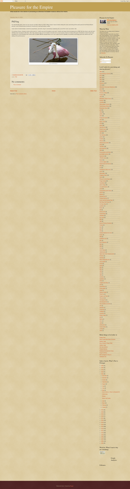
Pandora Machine (103, 198)
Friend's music (103, 129)
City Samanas (103, 135)
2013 (102, 426)
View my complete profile (112, 24)
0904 (101, 71)
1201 (101, 96)
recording (102, 102)
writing (101, 265)
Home (53, 91)
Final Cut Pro (102, 211)
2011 (102, 430)
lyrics (101, 321)
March (103, 403)
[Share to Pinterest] (34, 75)
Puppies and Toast (104, 296)
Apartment (102, 156)
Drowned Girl (102, 196)
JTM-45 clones (103, 158)
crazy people (102, 261)
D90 (100, 209)
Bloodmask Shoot (103, 108)
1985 (101, 275)
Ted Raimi (102, 146)
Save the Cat (102, 127)
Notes (101, 177)
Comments (103, 62)
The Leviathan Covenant (105, 303)
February (104, 405)
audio (101, 144)
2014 (102, 424)
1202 (101, 115)
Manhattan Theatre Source (105, 98)
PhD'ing (103, 396)
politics (101, 113)
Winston (101, 140)
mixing (101, 263)
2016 (102, 420)
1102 (101, 112)
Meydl (101, 125)
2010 (102, 432)
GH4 (101, 284)
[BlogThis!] (30, 75)
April (103, 401)
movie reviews (103, 326)
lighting (101, 319)
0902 (101, 269)
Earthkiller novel (103, 238)
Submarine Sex (103, 356)
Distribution (102, 131)
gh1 (100, 110)
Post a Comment (17, 84)
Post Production (103, 242)
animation (102, 307)
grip (100, 317)
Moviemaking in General (105, 73)
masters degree (103, 161)
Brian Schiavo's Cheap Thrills (106, 343)
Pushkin (101, 94)
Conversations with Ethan (105, 152)
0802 (101, 79)
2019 (102, 414)
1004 (101, 150)
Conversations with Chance (105, 190)
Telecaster (102, 298)
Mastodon (103, 53)
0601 (101, 244)
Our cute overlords (104, 347)
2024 (102, 369)
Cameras (102, 276)
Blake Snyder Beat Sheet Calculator (107, 339)
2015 (102, 422)
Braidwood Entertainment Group (106, 350)
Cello (101, 248)
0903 (101, 219)
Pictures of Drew (103, 92)
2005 (102, 443)
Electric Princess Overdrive (106, 223)
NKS (101, 240)
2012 (102, 428)
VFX (101, 305)
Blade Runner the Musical (105, 163)
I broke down (105, 394)
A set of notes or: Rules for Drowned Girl (111, 392)
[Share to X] (32, 75)
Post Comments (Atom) (21, 93)
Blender (101, 194)
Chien (101, 280)
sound (101, 188)
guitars (101, 136)
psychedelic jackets (104, 154)
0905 (101, 246)
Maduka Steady (103, 292)
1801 (101, 221)
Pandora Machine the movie (106, 232)
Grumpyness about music (105, 169)
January (104, 407)
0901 (101, 267)
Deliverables (102, 173)
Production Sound (103, 117)
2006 (102, 441)
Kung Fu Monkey (103, 352)
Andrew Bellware (112, 20)
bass (101, 227)
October (104, 379)
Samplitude (102, 183)
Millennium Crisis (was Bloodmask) (107, 87)
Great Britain (102, 286)
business (102, 100)
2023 (102, 371)
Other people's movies (104, 104)
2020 (102, 412)
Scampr (101, 225)
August (104, 384)
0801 (101, 77)
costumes (102, 313)
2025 (102, 367)
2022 (102, 373)
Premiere (102, 255)
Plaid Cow (102, 294)
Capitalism (102, 278)
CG (100, 167)
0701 (101, 75)
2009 (102, 434)
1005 (101, 271)
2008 (102, 437)
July (103, 386)
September (104, 381)
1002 (101, 81)
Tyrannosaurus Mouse (104, 106)
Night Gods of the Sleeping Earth (107, 253)
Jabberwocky (102, 252)
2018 (102, 416)
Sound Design (103, 213)
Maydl (101, 160)
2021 (102, 409)
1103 (101, 273)
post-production (103, 148)
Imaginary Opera (103, 175)
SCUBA (101, 138)
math (101, 323)
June (103, 388)
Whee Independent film (105, 259)
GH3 (101, 230)
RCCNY (101, 192)
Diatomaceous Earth (104, 142)
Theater (101, 90)
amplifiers (102, 206)
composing (102, 309)
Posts (102, 59)
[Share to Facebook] (33, 75)
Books (101, 207)
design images (103, 315)
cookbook (102, 311)
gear (100, 228)
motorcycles (102, 324)
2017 (102, 418)
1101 (101, 85)
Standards (102, 215)
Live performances (104, 186)
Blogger (71, 486)
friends (101, 234)
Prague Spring (103, 181)
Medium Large (103, 341)
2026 (102, 365)
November (104, 377)
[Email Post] (26, 74)
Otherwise (102, 83)
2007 (102, 439)
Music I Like (102, 121)
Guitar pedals (102, 288)
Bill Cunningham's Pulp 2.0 (105, 354)
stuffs (101, 330)
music (101, 171)
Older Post (93, 91)
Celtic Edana (102, 250)
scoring (101, 328)
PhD (16, 77)
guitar (101, 88)
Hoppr (101, 290)
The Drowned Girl (103, 301)
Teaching (102, 257)
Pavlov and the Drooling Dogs (106, 200)
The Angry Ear (103, 299)
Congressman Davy (104, 282)
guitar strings (102, 184)
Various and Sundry (106, 398)
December (104, 375)
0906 (101, 236)
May (103, 390)
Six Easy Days (103, 204)
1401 (101, 133)
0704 (101, 123)
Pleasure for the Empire (31, 7)
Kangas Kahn (102, 337)
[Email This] (29, 75)
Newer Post (13, 91)
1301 (101, 119)
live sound (102, 217)
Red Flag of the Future (104, 202)
